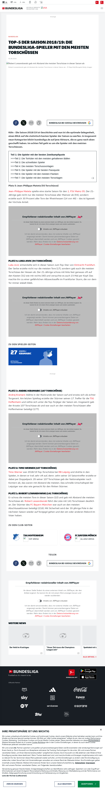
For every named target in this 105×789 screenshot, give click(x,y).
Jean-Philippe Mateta (19, 191)
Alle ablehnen (65, 784)
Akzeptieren (87, 784)
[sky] (24, 698)
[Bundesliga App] (97, 2)
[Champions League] (35, 2)
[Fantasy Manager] (101, 2)
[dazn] (52, 698)
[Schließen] (101, 729)
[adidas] (52, 689)
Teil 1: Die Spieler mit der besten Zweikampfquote (38, 154)
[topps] (38, 714)
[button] (101, 8)
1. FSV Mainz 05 (76, 191)
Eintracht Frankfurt (84, 265)
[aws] (24, 689)
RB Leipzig (64, 472)
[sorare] (80, 706)
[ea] (24, 706)
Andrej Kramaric (17, 395)
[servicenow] (52, 706)
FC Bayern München (41, 505)
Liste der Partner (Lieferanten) (14, 776)
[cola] (80, 689)
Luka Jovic (13, 265)
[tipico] (80, 698)
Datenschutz (80, 763)
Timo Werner (15, 472)
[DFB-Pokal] (30, 2)
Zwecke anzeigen (15, 784)
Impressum (90, 763)
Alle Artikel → (90, 657)
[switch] (40, 229)
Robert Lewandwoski (36, 501)
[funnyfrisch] (66, 714)
